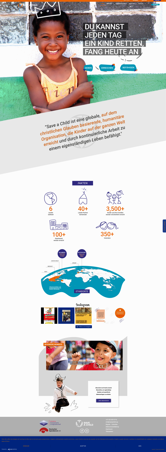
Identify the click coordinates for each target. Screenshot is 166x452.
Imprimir (153, 449)
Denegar (26, 446)
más (140, 446)
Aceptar (83, 446)
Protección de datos (160, 449)
